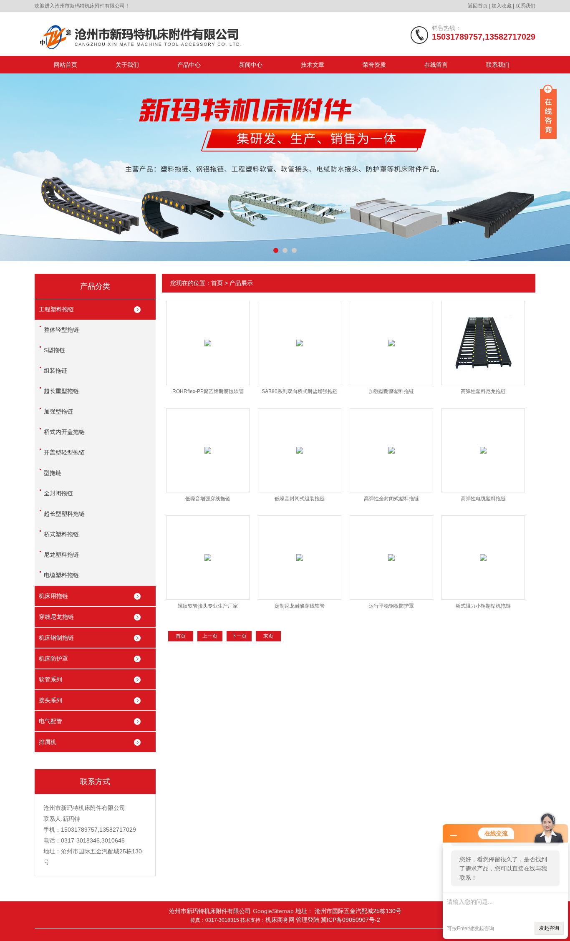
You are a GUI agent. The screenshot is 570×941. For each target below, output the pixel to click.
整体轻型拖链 (61, 329)
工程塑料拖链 (56, 309)
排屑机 (47, 742)
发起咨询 (549, 928)
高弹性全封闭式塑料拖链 (391, 499)
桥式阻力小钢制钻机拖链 (483, 606)
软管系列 (50, 679)
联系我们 (525, 6)
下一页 (239, 636)
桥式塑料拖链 (61, 534)
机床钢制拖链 (56, 637)
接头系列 (50, 700)
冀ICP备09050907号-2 (350, 919)
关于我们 (127, 64)
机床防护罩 (53, 658)
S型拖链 (54, 350)
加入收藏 (502, 6)
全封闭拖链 (58, 493)
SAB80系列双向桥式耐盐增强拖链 (300, 391)
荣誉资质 (374, 64)
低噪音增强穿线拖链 (207, 499)
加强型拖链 (58, 411)
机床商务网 (280, 919)
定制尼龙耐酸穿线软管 (300, 606)
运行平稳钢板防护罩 (391, 606)
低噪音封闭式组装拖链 (300, 499)
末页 (268, 636)
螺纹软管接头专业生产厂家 (208, 606)
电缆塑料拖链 (61, 575)
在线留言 (436, 64)
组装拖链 (55, 370)
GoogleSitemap (273, 911)
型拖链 (52, 472)
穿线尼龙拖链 (56, 616)
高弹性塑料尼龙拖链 (483, 391)
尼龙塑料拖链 (61, 554)
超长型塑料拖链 (64, 513)
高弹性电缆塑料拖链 (483, 499)
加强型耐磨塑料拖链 (391, 391)
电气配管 (50, 721)
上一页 (209, 636)
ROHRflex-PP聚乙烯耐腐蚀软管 (208, 391)
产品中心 (189, 64)
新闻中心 (250, 64)
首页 (217, 283)
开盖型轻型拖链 (64, 452)
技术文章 (312, 64)
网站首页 (65, 64)
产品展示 (241, 283)
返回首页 (478, 6)
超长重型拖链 (61, 391)
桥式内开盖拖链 (64, 432)
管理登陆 (308, 919)
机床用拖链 (53, 596)
